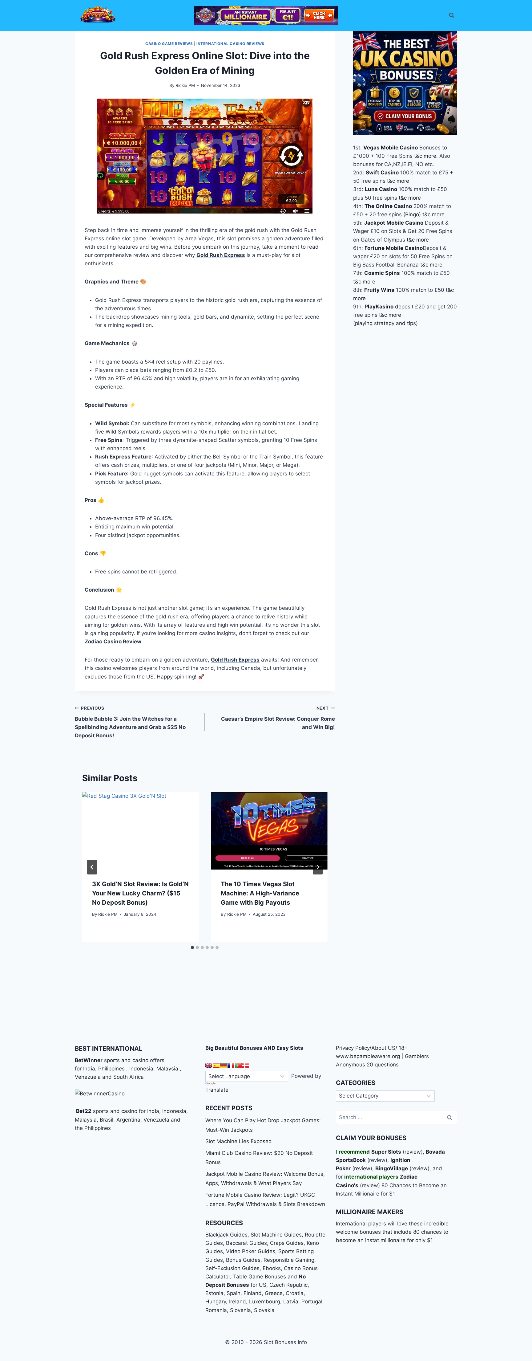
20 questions (383, 1064)
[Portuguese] (238, 1065)
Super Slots (386, 1152)
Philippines (111, 1069)
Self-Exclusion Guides (232, 1268)
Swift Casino (382, 172)
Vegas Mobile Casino (390, 147)
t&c (418, 156)
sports (101, 1111)
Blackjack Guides (226, 1235)
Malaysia (167, 1069)
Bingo (412, 214)
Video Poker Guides (250, 1251)
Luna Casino (381, 189)
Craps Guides (287, 1243)
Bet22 (83, 1111)
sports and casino (126, 1060)
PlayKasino (379, 307)
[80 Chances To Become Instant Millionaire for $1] (266, 15)
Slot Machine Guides (276, 1235)
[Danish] (245, 1065)
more (430, 156)
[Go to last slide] (92, 867)
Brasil (106, 1120)
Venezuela (88, 1077)
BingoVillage (391, 1168)
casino (129, 1111)
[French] (231, 1065)
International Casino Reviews (230, 43)
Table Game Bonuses (259, 1276)
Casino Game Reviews (169, 43)
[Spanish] (216, 1065)
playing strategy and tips (385, 323)
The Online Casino (388, 206)
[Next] (318, 867)
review (413, 1152)
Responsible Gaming (289, 1260)
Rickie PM (185, 85)
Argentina (128, 1120)
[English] (208, 1065)
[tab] (192, 947)
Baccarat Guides (246, 1243)
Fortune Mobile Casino (394, 248)
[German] (223, 1065)
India (89, 1069)
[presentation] (140, 831)
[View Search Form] (451, 15)
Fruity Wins (379, 290)
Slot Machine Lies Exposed (238, 1141)
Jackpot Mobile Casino (393, 223)
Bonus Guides (243, 1260)
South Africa (128, 1077)
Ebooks (272, 1268)
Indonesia (141, 1069)
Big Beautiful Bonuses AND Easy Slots (254, 1048)
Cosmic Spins (382, 273)
